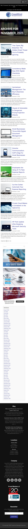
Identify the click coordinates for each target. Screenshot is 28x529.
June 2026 (6, 313)
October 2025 (6, 326)
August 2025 (6, 330)
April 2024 (6, 356)
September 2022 (7, 388)
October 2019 (6, 396)
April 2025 (6, 336)
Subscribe (14, 516)
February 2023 (7, 380)
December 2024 (7, 343)
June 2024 (6, 353)
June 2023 (6, 373)
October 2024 (6, 346)
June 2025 (6, 333)
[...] (20, 415)
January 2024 (6, 361)
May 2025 (6, 335)
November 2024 (7, 345)
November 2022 (7, 385)
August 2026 (6, 310)
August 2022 (6, 390)
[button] (24, 2)
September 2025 (7, 328)
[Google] (20, 480)
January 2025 (6, 341)
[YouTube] (16, 480)
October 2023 (6, 366)
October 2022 (6, 386)
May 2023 (6, 375)
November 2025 (7, 325)
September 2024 (7, 348)
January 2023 (6, 381)
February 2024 (7, 360)
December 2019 (7, 395)
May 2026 (6, 315)
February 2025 (7, 340)
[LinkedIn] (12, 480)
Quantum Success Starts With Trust (14, 418)
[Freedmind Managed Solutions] (14, 15)
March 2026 (6, 318)
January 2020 (6, 393)
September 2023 (7, 368)
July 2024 (6, 351)
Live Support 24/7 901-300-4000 (14, 9)
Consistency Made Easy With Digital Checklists (19, 71)
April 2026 (6, 316)
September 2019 (7, 398)
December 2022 (7, 383)
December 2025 (7, 323)
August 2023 (6, 370)
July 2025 (6, 331)
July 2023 (6, 371)
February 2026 (7, 320)
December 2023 (7, 363)
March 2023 (6, 378)
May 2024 (6, 355)
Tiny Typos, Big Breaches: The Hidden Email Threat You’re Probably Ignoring (19, 50)
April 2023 (6, 376)
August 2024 (6, 350)
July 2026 (6, 311)
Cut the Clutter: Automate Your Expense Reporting (19, 187)
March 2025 (6, 338)
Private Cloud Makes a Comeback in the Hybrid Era (19, 205)
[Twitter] (8, 480)
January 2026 (6, 321)
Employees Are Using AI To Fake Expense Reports (18, 170)
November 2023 (7, 365)
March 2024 (6, 358)
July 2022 (6, 391)
